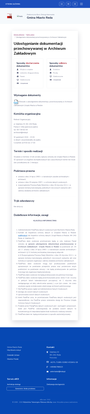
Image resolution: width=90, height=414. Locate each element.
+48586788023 (56, 367)
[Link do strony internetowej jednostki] (20, 16)
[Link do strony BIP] (9, 16)
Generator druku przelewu (25, 389)
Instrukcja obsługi (13, 384)
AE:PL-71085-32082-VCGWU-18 (64, 362)
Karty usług (30, 35)
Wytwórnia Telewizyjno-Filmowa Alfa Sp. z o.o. (39, 402)
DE (75, 4)
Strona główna (12, 4)
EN (68, 4)
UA (62, 4)
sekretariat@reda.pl (58, 371)
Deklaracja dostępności (56, 384)
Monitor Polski (12, 359)
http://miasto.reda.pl (14, 350)
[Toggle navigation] (81, 4)
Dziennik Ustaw (13, 355)
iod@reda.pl (22, 235)
